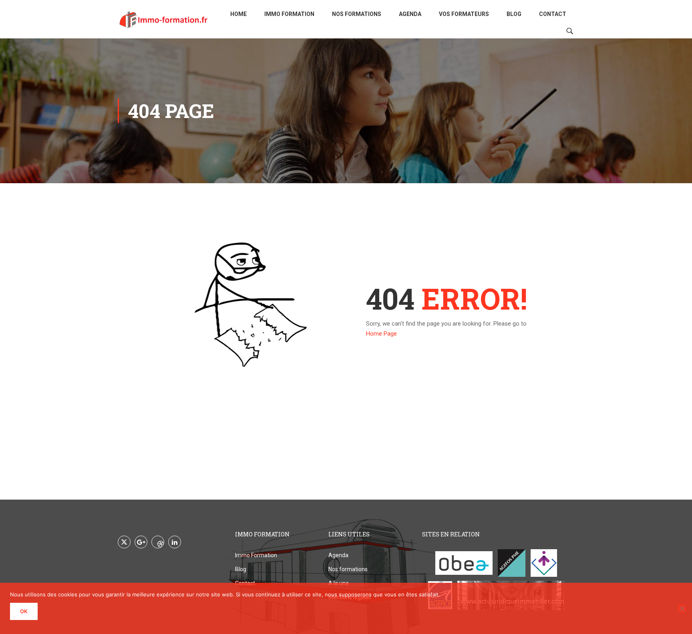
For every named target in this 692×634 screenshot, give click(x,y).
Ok (24, 611)
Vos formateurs (464, 14)
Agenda (410, 14)
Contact (552, 14)
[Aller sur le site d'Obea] (464, 563)
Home (238, 14)
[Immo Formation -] (164, 19)
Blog (514, 14)
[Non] (682, 608)
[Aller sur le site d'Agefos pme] (511, 563)
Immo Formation (289, 14)
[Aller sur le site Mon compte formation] (544, 563)
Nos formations (356, 14)
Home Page (381, 333)
